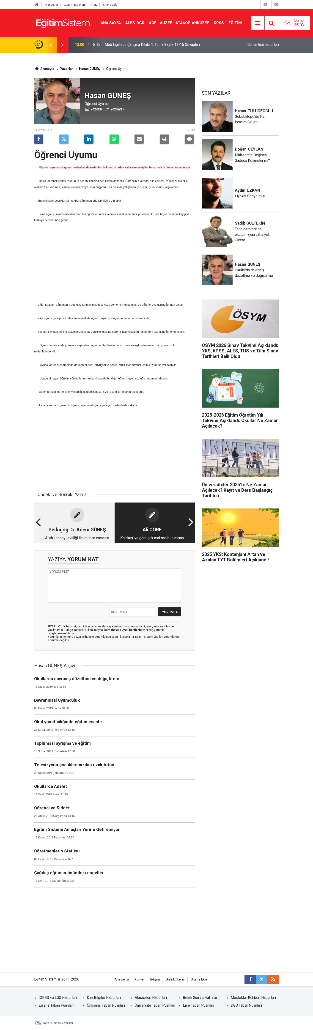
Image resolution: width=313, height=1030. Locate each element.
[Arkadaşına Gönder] (139, 139)
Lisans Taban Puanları (56, 1005)
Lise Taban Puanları (198, 1005)
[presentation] (50, 44)
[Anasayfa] (36, 4)
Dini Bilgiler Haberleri (104, 997)
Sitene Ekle (110, 4)
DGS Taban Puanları (246, 1005)
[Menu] (258, 23)
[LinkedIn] (88, 139)
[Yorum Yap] (189, 139)
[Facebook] (38, 139)
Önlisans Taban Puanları (106, 1005)
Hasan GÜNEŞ (89, 69)
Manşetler (51, 4)
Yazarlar (66, 69)
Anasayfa (47, 69)
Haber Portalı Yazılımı (57, 1023)
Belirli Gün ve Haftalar (200, 997)
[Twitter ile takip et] (261, 979)
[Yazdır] (164, 139)
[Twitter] (64, 139)
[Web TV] (265, 4)
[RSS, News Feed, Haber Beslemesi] (273, 979)
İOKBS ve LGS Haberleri (58, 997)
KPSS (219, 22)
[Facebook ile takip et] (250, 979)
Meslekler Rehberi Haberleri (253, 997)
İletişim (154, 979)
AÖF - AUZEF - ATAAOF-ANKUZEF (179, 22)
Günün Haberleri (74, 4)
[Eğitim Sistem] (62, 22)
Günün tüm (263, 44)
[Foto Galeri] (276, 4)
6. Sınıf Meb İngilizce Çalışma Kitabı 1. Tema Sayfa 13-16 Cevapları (146, 44)
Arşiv (94, 4)
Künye (139, 979)
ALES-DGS (134, 22)
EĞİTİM (235, 22)
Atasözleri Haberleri (151, 997)
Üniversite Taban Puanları (155, 1005)
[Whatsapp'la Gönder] (114, 139)
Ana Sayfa (111, 22)
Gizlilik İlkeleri (175, 979)
